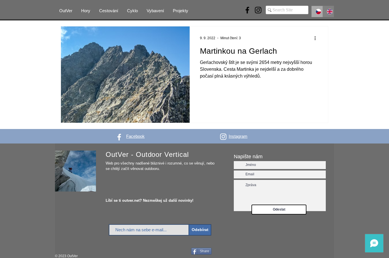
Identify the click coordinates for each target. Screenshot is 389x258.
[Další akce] (317, 38)
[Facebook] (247, 10)
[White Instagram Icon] (223, 136)
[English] (328, 11)
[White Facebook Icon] (119, 137)
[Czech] (317, 11)
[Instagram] (258, 10)
